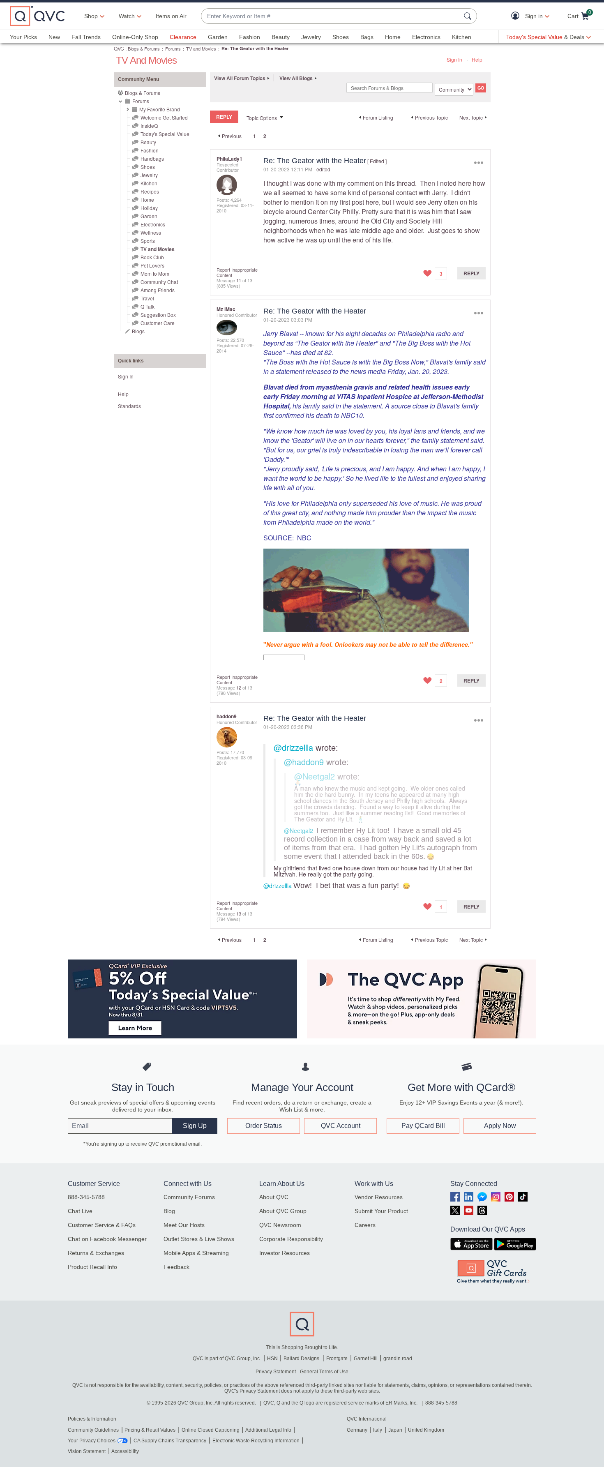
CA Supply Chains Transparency (170, 1441)
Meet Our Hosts (184, 1225)
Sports (148, 240)
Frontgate (337, 1358)
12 (238, 687)
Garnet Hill (366, 1358)
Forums (173, 48)
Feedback (176, 1267)
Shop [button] (91, 16)
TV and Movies (201, 48)
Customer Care (158, 322)
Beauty (281, 37)
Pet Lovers (152, 265)
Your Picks (23, 37)
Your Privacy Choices (91, 1441)
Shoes (340, 37)
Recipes (150, 191)
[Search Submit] (469, 16)
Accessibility (125, 1451)
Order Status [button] (263, 1125)
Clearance (183, 37)
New (54, 37)
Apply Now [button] (500, 1125)
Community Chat (159, 281)
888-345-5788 (86, 1197)
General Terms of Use (324, 1372)
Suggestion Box (158, 314)
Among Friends (158, 289)
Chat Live (80, 1211)
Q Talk (147, 306)
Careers (365, 1225)
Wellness (151, 232)
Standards (129, 405)
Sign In (454, 59)
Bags (366, 37)
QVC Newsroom (280, 1225)
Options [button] (478, 162)
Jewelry (311, 37)
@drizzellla (293, 747)
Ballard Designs (302, 1358)
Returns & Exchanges (96, 1253)
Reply (471, 273)
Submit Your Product (381, 1211)
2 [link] (264, 136)
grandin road (397, 1358)
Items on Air (171, 16)
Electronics (426, 37)
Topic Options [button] (262, 117)
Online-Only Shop (135, 37)
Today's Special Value (165, 133)
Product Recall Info (92, 1267)
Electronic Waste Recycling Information (256, 1441)
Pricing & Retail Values (149, 1430)
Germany (357, 1430)
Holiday (149, 207)
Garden (218, 37)
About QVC (273, 1197)
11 (238, 280)
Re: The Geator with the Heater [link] (254, 48)
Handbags (152, 158)
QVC (119, 48)
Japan (395, 1430)
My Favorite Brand (159, 109)
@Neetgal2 (314, 776)
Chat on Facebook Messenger (107, 1239)
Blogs (138, 331)
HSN (272, 1358)
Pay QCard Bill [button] (423, 1125)
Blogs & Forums (144, 48)
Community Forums (189, 1197)
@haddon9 (304, 762)
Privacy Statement (276, 1372)
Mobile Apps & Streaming (196, 1253)
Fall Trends (86, 37)
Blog (169, 1211)
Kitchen (461, 37)
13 (238, 913)
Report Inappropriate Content (237, 272)
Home (393, 37)
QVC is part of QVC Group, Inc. (227, 1358)
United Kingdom (426, 1430)
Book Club (152, 257)
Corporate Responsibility (291, 1239)
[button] (517, 16)
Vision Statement (87, 1451)
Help (477, 59)
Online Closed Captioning (211, 1430)
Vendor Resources (379, 1197)
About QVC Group (283, 1211)
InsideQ (149, 125)
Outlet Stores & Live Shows (199, 1239)
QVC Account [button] (340, 1125)
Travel (147, 298)
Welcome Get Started (164, 117)
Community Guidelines (93, 1430)
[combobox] (330, 16)
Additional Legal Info (268, 1430)
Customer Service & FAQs (102, 1225)
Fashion (249, 37)
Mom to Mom (155, 273)
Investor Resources (284, 1253)
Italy (377, 1430)
